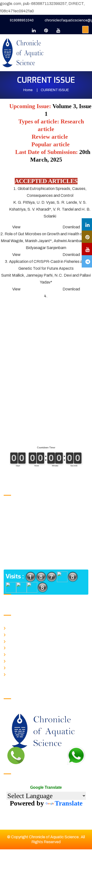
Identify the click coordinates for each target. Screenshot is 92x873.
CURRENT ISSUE (21, 640)
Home (28, 90)
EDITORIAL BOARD (22, 673)
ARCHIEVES (17, 647)
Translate (68, 803)
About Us (14, 634)
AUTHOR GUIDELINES (24, 660)
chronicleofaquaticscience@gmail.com (49, 525)
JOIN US (15, 667)
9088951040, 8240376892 (39, 508)
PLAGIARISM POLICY (23, 653)
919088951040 (22, 20)
